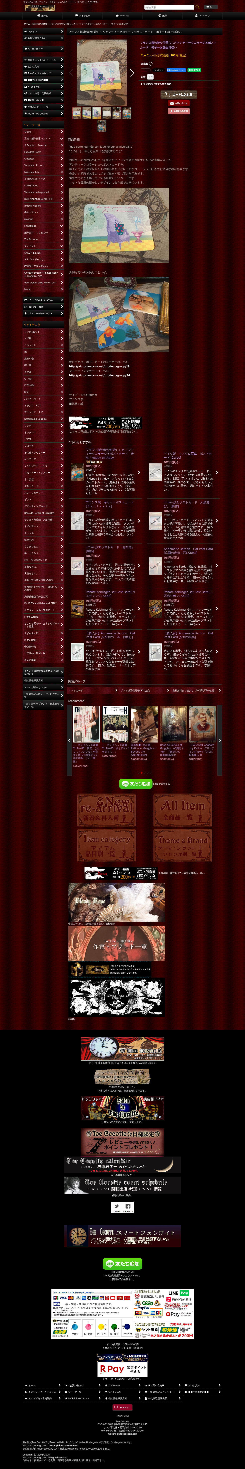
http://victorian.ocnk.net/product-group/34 (99, 375)
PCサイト (124, 1407)
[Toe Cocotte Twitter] (116, 1207)
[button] (71, 73)
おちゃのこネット (117, 1466)
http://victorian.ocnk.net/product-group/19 (99, 366)
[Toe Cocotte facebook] (128, 1207)
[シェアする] (145, 70)
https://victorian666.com (64, 1445)
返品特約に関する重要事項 (157, 84)
